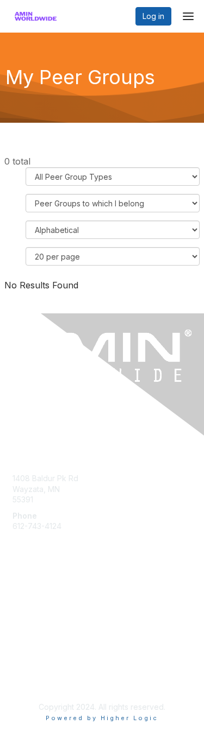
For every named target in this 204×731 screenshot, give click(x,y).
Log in (153, 16)
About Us (29, 669)
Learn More (33, 597)
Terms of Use (37, 679)
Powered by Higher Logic (102, 718)
